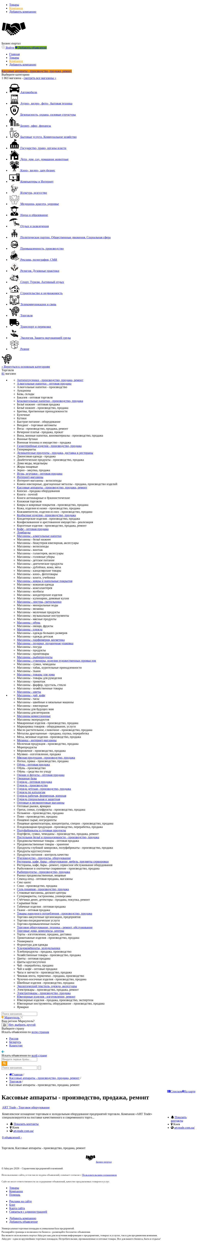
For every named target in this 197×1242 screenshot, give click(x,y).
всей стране (39, 1055)
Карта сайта (17, 1208)
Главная (14, 54)
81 (3, 373)
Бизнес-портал (104, 1161)
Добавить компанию (22, 11)
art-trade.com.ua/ (23, 1131)
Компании (16, 8)
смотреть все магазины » (40, 78)
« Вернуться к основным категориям (26, 366)
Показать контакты (26, 1124)
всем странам (40, 1032)
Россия (13, 1038)
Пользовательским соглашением (99, 1175)
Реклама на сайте (20, 1201)
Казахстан (16, 1045)
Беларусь (15, 1042)
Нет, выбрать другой (22, 1024)
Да (4, 1024)
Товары (14, 4)
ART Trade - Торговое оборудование (26, 1107)
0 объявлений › (12, 1137)
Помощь (14, 1194)
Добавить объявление (23, 1221)
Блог (12, 1204)
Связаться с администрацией (28, 1211)
